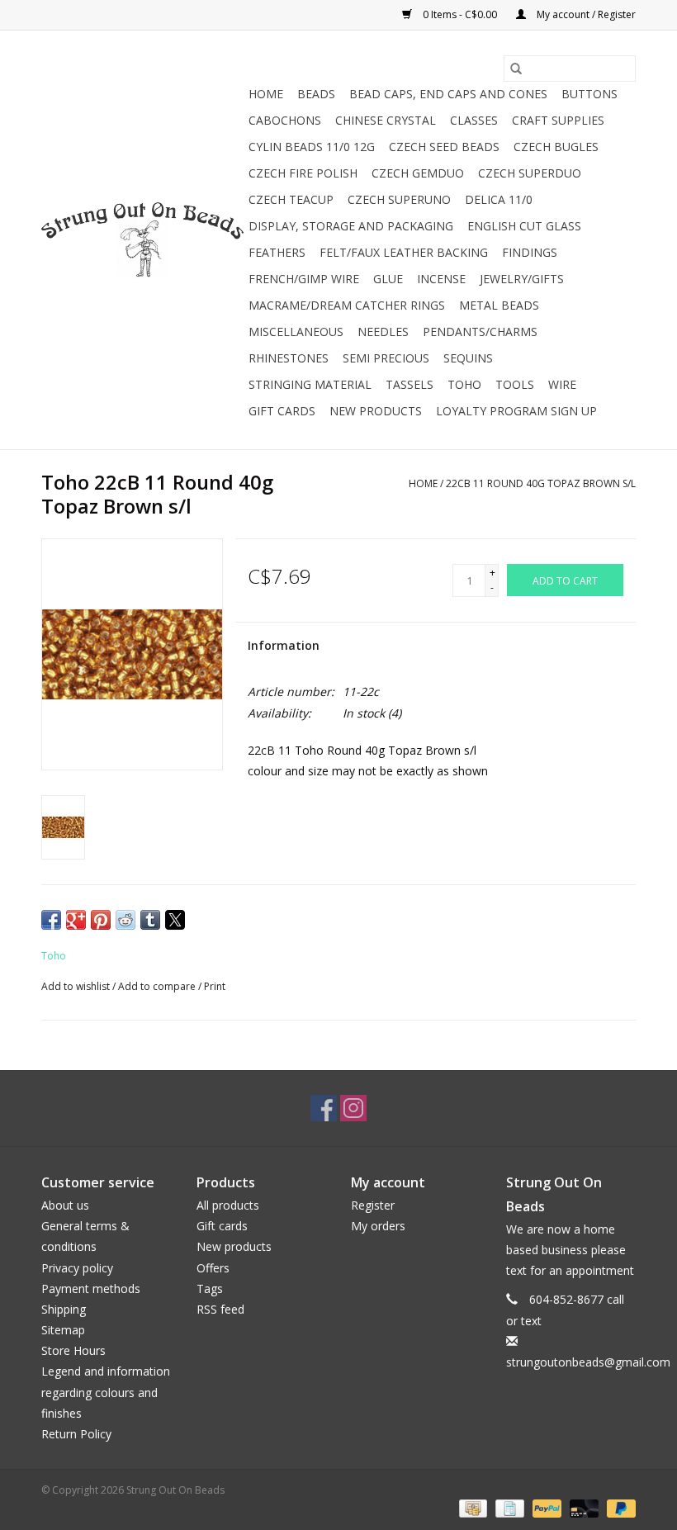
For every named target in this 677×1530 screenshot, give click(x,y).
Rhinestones (289, 358)
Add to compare (158, 986)
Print (214, 986)
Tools (514, 384)
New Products (375, 411)
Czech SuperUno (399, 199)
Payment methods (90, 1288)
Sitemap (63, 1330)
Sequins (468, 358)
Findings (529, 252)
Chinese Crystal (385, 120)
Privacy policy (77, 1268)
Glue (388, 279)
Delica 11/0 (499, 199)
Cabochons (285, 120)
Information (284, 645)
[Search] (516, 68)
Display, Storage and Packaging (351, 226)
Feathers (277, 252)
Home (266, 94)
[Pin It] (101, 920)
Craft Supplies (558, 120)
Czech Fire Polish (303, 173)
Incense (441, 279)
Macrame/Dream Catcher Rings (347, 305)
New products (234, 1246)
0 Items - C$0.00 (459, 14)
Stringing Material (310, 384)
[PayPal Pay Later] (618, 1507)
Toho (464, 384)
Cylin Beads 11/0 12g (312, 146)
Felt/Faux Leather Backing (404, 252)
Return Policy (76, 1434)
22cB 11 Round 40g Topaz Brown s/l (541, 483)
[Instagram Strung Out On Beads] (353, 1108)
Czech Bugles (556, 146)
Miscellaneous (296, 331)
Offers (213, 1268)
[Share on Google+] (76, 920)
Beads (316, 94)
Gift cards (282, 411)
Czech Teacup (291, 199)
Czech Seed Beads (444, 146)
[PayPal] (545, 1507)
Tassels (409, 384)
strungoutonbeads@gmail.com (588, 1362)
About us (65, 1205)
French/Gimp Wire (304, 279)
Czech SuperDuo (529, 173)
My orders (378, 1226)
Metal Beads (499, 305)
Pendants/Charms (480, 331)
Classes (474, 120)
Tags (209, 1288)
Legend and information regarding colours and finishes (105, 1391)
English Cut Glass (524, 226)
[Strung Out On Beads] (142, 240)
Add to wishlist (76, 986)
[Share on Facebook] (51, 920)
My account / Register (585, 14)
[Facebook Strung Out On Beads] (323, 1108)
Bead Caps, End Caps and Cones (448, 94)
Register (373, 1205)
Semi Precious (386, 358)
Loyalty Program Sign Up (516, 411)
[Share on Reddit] (125, 920)
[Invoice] (508, 1507)
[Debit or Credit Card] (582, 1507)
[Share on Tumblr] (150, 920)
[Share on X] (175, 920)
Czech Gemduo (418, 173)
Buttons (589, 94)
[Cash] (471, 1507)
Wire (562, 384)
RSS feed (220, 1309)
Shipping (63, 1309)
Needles (383, 331)
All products (227, 1205)
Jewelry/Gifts (522, 279)
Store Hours (73, 1350)
